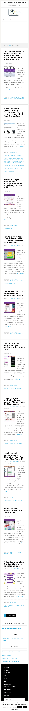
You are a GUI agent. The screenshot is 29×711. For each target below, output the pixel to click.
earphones (6, 156)
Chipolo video (7, 692)
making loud (22, 227)
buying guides (13, 152)
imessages (12, 443)
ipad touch (21, 443)
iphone (14, 98)
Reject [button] (24, 707)
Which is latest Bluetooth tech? (10, 661)
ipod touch (18, 333)
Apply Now (7, 678)
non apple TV (16, 282)
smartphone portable (9, 171)
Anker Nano (21, 97)
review (22, 605)
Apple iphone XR (14, 280)
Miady (17, 98)
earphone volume (16, 155)
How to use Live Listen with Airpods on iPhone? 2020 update (14, 294)
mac (22, 500)
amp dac (12, 154)
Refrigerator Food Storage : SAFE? (11, 652)
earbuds (10, 155)
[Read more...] (12, 90)
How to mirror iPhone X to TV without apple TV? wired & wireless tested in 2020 (14, 240)
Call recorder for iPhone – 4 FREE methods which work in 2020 (14, 346)
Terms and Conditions (10, 686)
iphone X (6, 282)
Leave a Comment (14, 62)
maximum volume (8, 228)
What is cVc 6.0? (6, 655)
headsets (12, 605)
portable (16, 169)
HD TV (19, 280)
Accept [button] (19, 707)
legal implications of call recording (13, 388)
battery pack (7, 98)
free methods (13, 387)
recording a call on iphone (10, 389)
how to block (18, 442)
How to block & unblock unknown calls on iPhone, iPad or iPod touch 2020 (14, 401)
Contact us (7, 672)
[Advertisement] (14, 33)
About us (6, 670)
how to (12, 158)
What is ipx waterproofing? (9, 658)
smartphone (22, 169)
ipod (17, 227)
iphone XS (10, 282)
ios (15, 443)
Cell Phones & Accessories (16, 95)
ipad (11, 227)
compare (12, 603)
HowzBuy (14, 12)
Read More (14, 709)
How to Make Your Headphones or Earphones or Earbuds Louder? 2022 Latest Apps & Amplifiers (14, 112)
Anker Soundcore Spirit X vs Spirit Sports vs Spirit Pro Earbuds (14, 564)
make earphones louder (13, 168)
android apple (18, 154)
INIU (11, 98)
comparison (17, 603)
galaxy (11, 156)
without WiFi (12, 283)
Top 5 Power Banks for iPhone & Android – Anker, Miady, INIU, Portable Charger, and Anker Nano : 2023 (14, 55)
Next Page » (12, 615)
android (12, 97)
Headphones (7, 158)
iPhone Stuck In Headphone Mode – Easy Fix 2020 (13, 510)
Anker (15, 97)
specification (7, 606)
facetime (12, 442)
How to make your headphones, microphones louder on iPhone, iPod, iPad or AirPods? (13, 183)
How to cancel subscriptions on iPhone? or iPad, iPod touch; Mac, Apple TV (13, 456)
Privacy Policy (7, 684)
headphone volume (17, 156)
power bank (11, 100)
